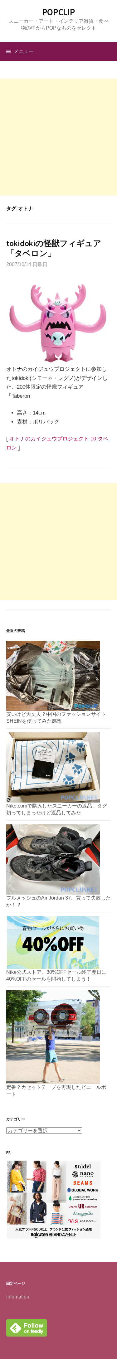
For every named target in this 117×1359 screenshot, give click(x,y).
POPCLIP (58, 12)
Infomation (17, 1296)
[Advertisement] (58, 137)
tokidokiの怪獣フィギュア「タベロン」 (53, 248)
